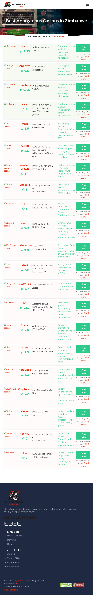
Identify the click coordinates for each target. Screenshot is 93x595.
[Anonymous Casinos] (14, 4)
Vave (25, 264)
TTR (24, 203)
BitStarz (24, 184)
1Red (25, 347)
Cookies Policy (14, 566)
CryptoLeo (24, 389)
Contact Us (12, 554)
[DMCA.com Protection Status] (66, 585)
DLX (24, 104)
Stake (24, 325)
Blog (9, 544)
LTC (24, 46)
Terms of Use (13, 558)
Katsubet (25, 369)
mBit (25, 123)
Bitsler (25, 411)
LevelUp (24, 223)
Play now (83, 48)
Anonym (24, 65)
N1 (24, 303)
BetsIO (24, 146)
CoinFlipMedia (11, 590)
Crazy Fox (25, 283)
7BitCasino (25, 245)
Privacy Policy (14, 562)
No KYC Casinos (14, 536)
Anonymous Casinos (39, 37)
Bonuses (11, 540)
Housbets (25, 85)
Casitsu (24, 433)
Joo (25, 453)
